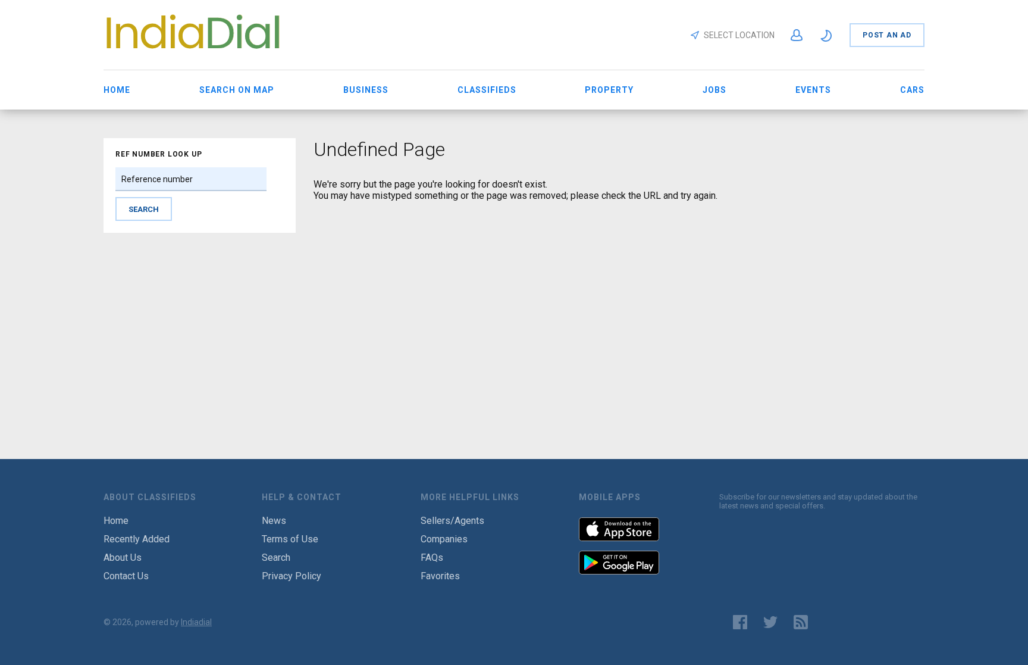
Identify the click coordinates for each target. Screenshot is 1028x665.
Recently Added (137, 539)
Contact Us (126, 576)
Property (609, 90)
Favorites (440, 576)
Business (365, 90)
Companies (444, 539)
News (274, 520)
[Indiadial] (193, 51)
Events (813, 90)
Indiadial (196, 622)
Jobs (714, 90)
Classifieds (486, 90)
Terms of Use (290, 539)
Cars (912, 90)
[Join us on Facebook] (740, 622)
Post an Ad (887, 35)
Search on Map (236, 90)
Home (117, 90)
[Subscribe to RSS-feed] (803, 622)
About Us (123, 557)
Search (276, 557)
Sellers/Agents (452, 520)
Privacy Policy (291, 576)
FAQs (432, 557)
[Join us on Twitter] (770, 622)
